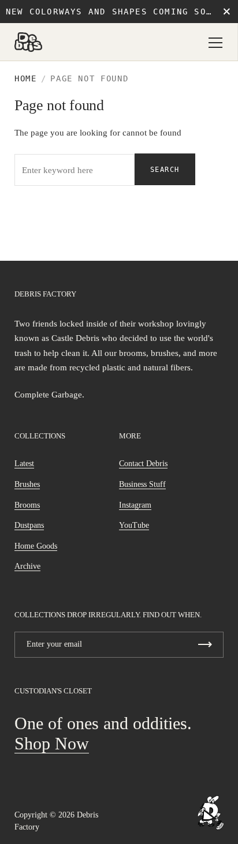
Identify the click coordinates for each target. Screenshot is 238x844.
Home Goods (35, 546)
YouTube (134, 525)
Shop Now (51, 743)
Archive (27, 566)
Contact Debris (143, 463)
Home (25, 78)
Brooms (27, 505)
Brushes (27, 484)
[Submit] (205, 645)
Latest (24, 463)
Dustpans (29, 525)
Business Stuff (142, 484)
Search (165, 170)
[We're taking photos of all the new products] (211, 813)
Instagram (135, 505)
